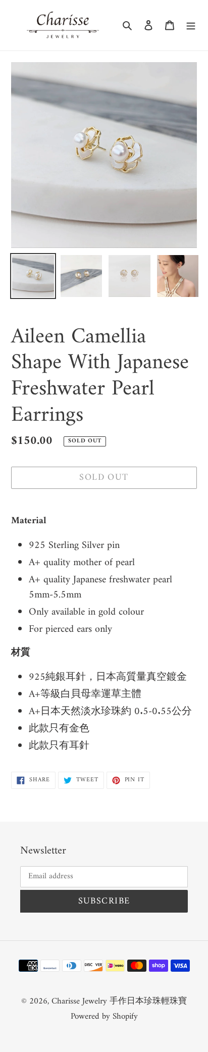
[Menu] (190, 25)
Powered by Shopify (104, 1016)
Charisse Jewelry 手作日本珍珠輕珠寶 (119, 1001)
